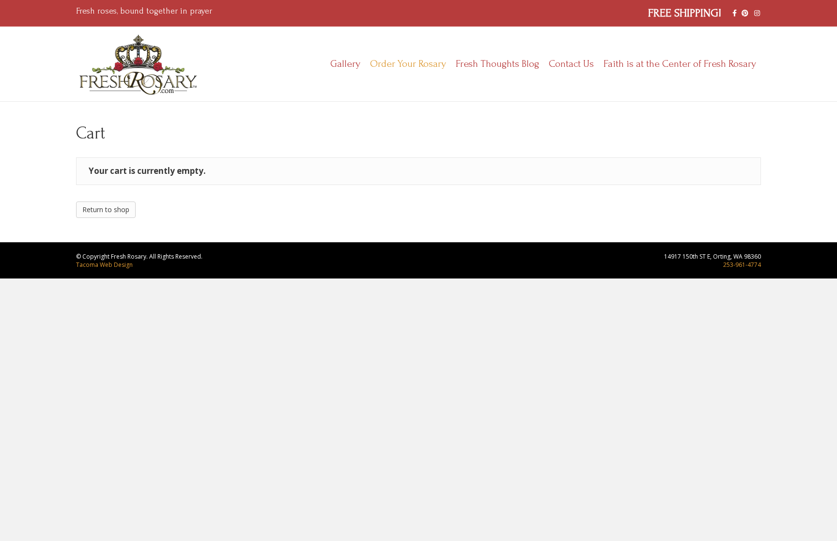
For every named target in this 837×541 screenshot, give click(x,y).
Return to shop (105, 209)
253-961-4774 (742, 265)
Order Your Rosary (408, 63)
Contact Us (571, 63)
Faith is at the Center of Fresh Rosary (680, 63)
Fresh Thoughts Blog (497, 63)
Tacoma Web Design (104, 265)
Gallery (345, 63)
